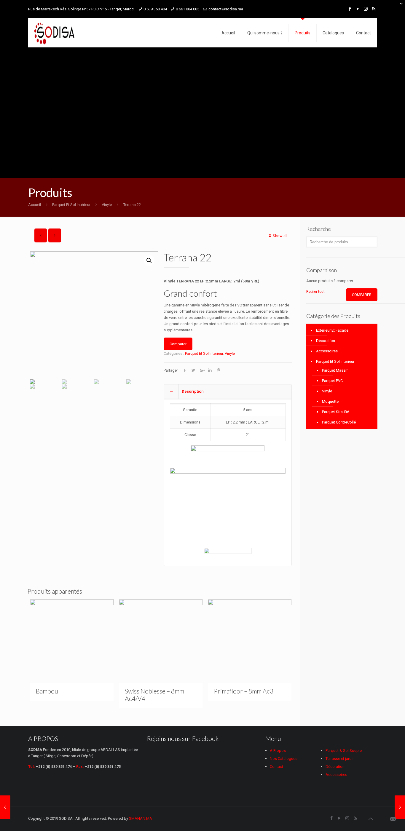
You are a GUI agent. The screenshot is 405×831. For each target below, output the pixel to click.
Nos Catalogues (283, 758)
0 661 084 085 (187, 9)
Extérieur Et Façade (332, 330)
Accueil (34, 204)
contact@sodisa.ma (225, 9)
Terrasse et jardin (340, 758)
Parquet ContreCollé (339, 422)
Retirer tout (315, 292)
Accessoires (327, 351)
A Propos (278, 750)
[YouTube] (358, 9)
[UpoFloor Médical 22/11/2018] (400, 807)
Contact (276, 766)
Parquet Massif (335, 370)
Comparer (178, 344)
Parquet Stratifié (335, 412)
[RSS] (374, 9)
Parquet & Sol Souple (344, 750)
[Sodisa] (54, 32)
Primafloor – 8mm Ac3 (243, 691)
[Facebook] (350, 9)
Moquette (330, 401)
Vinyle (107, 204)
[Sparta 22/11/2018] (5, 807)
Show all (280, 236)
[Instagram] (366, 9)
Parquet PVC (332, 380)
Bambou (47, 691)
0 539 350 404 (155, 9)
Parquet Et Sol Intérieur (71, 204)
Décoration (325, 340)
